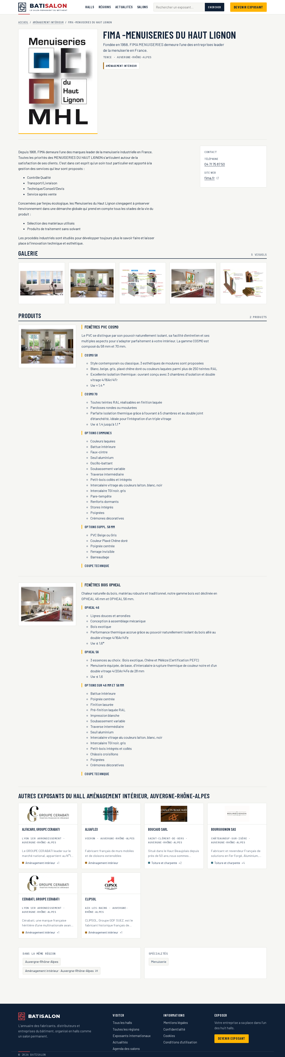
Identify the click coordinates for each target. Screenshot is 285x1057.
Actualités (123, 7)
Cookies (169, 1036)
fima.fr (211, 178)
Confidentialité (174, 1029)
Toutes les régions (126, 1029)
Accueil (23, 22)
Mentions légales (175, 1023)
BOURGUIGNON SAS (223, 829)
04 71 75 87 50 (214, 164)
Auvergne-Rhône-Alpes (41, 961)
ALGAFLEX (91, 829)
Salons (142, 7)
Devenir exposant (248, 7)
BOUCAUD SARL (158, 829)
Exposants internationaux (132, 1036)
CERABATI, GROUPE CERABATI (40, 899)
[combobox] (179, 7)
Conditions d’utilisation (180, 1042)
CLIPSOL (90, 899)
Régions (105, 7)
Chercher (214, 7)
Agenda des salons (126, 1049)
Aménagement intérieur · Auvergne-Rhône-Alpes (61, 971)
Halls (89, 7)
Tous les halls (122, 1023)
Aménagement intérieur (48, 22)
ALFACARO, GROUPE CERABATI (41, 829)
